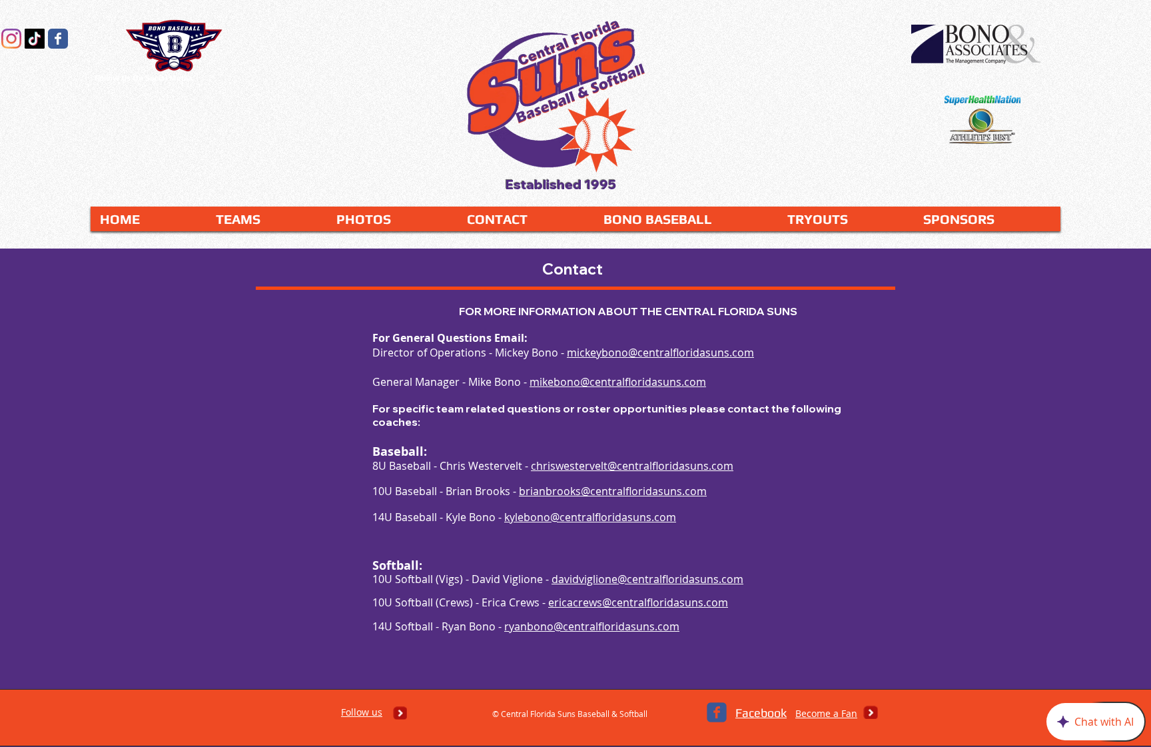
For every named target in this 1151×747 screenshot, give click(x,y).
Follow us (361, 712)
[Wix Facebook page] (58, 39)
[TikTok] (35, 39)
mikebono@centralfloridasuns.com (618, 381)
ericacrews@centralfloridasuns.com (638, 602)
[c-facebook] (717, 712)
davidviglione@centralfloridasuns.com (647, 579)
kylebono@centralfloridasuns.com (590, 517)
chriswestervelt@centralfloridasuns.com (632, 465)
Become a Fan (826, 713)
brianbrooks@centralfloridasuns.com (613, 491)
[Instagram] (11, 39)
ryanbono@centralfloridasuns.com (591, 626)
